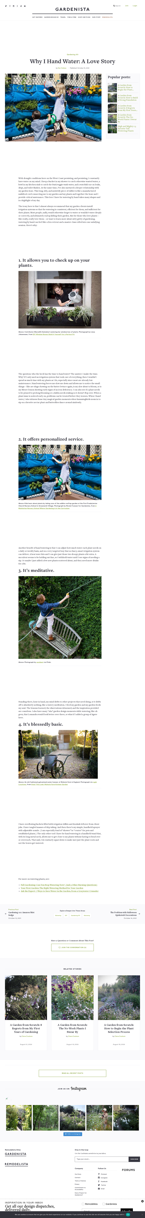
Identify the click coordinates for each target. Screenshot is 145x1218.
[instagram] (13, 6)
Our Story (96, 17)
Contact (77, 1177)
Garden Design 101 (51, 17)
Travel (63, 17)
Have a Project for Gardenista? (81, 1194)
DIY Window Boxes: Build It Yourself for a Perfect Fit (53, 334)
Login (135, 6)
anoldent (39, 662)
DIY (66, 915)
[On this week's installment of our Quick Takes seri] (99, 1118)
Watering (58, 915)
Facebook (104, 1181)
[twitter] (21, 6)
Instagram (104, 1177)
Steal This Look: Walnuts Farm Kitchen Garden (49, 784)
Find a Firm (71, 17)
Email (102, 1188)
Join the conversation (73, 947)
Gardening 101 (72, 54)
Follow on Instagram (74, 1134)
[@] (12, 1100)
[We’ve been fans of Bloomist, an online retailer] (19, 1118)
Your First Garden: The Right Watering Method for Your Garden (52, 888)
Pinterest (104, 1174)
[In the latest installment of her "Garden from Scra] (72, 1118)
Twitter (103, 1185)
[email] (24, 6)
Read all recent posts (72, 1073)
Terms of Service (80, 1181)
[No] (142, 1214)
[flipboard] (6, 6)
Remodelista (107, 17)
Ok (128, 1214)
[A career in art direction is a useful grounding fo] (126, 1118)
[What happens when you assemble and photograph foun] (45, 1118)
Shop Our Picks (84, 17)
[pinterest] (9, 6)
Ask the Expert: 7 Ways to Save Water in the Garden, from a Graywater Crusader (60, 891)
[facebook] (17, 6)
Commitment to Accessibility (80, 1188)
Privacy (77, 1184)
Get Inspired (37, 17)
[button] (116, 6)
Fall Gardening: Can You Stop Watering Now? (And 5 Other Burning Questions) (59, 885)
